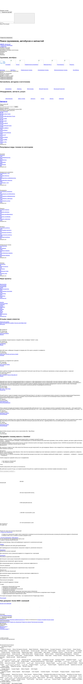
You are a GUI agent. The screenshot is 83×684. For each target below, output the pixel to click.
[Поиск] (24, 18)
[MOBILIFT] (65, 609)
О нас (1, 615)
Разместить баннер (26, 622)
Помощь (5, 615)
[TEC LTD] (25, 606)
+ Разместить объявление (6, 532)
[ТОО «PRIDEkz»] (45, 609)
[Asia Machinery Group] (35, 613)
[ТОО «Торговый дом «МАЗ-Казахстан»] (75, 609)
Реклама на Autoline (5, 622)
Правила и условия (4, 619)
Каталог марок (50, 619)
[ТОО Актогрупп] (65, 606)
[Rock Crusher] (5, 606)
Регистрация (3, 598)
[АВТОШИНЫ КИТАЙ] (25, 609)
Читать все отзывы (4, 321)
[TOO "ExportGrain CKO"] (15, 609)
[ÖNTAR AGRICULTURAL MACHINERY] (5, 609)
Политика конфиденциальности (17, 619)
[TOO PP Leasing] (35, 606)
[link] (41, 72)
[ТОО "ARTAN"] (25, 613)
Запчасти (3, 101)
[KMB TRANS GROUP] (15, 613)
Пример (2, 544)
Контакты (9, 615)
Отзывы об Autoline (42, 619)
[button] (41, 31)
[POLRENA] (45, 606)
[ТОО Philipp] (75, 606)
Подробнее (2, 550)
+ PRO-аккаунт (14, 537)
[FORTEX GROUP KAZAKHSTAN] (35, 609)
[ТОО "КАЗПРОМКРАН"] (5, 613)
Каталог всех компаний (5, 603)
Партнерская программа (37, 622)
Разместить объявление (6, 77)
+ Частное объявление (5, 537)
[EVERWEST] (55, 606)
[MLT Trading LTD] (15, 606)
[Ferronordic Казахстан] (55, 609)
